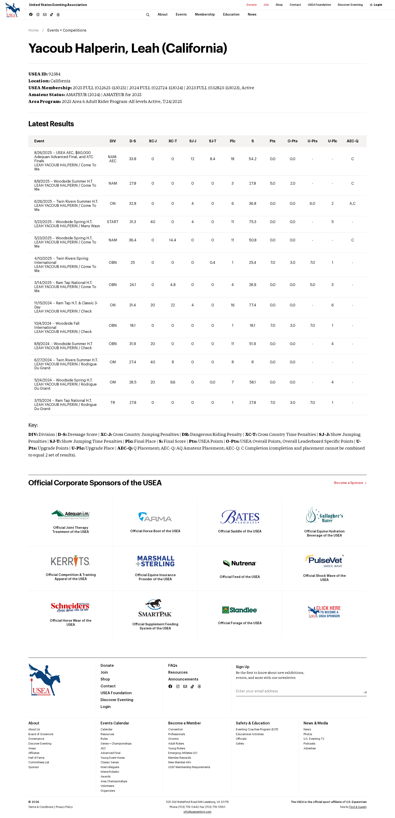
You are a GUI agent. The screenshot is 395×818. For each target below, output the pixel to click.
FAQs (172, 665)
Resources (178, 672)
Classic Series (110, 762)
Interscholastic (110, 771)
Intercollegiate (110, 767)
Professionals (176, 734)
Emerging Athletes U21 (182, 753)
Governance (36, 738)
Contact (295, 4)
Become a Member (184, 723)
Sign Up (242, 667)
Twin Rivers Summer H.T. (77, 201)
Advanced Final (110, 753)
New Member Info (179, 762)
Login (378, 4)
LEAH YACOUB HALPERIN (56, 165)
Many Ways (90, 226)
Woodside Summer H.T (73, 181)
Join (266, 4)
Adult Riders (176, 743)
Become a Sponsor (348, 483)
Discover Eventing (350, 4)
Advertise (310, 748)
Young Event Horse (113, 757)
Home (33, 30)
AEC (103, 748)
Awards (105, 776)
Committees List (38, 762)
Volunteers (107, 786)
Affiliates (33, 753)
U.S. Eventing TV (314, 738)
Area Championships (114, 781)
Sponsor (33, 767)
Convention (175, 729)
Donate (252, 4)
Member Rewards (179, 757)
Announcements (183, 679)
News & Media (316, 723)
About (33, 723)
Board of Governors (40, 734)
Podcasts (309, 743)
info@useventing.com (197, 811)
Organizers (108, 790)
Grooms (173, 738)
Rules (104, 738)
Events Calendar (115, 723)
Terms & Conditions (40, 807)
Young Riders (176, 748)
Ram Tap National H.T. (74, 283)
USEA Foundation (319, 4)
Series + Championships (116, 743)
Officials (241, 738)
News (307, 729)
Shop (279, 4)
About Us (34, 729)
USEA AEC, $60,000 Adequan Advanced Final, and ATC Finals (63, 157)
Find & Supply (358, 807)
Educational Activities (250, 734)
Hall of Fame (36, 757)
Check (86, 311)
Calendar (106, 729)
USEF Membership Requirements (189, 767)
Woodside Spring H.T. (74, 222)
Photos (308, 734)
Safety (240, 743)
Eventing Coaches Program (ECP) (257, 729)
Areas (32, 748)
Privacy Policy (64, 807)
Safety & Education (253, 723)
